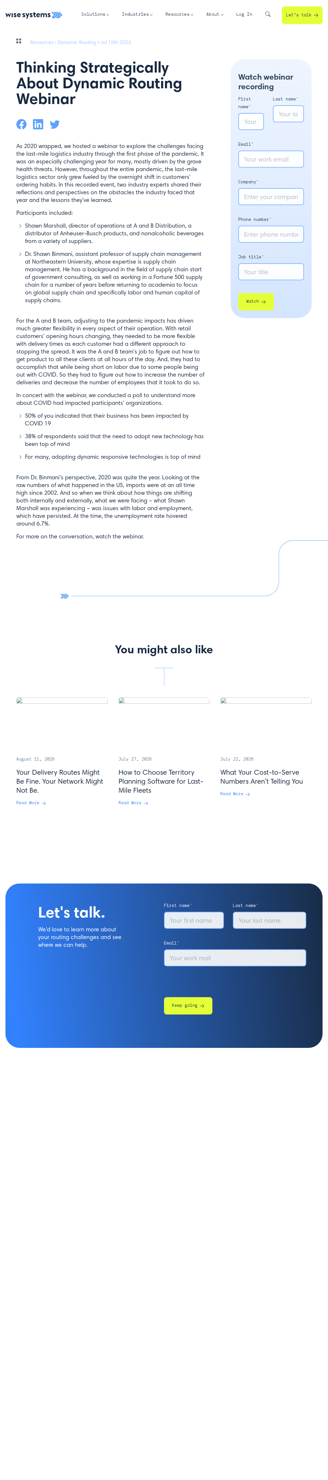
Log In (244, 14)
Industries (135, 14)
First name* (178, 905)
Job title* (251, 257)
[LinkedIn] (38, 124)
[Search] (267, 15)
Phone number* (255, 219)
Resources (178, 14)
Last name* (286, 99)
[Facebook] (21, 124)
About (213, 14)
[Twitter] (55, 124)
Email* (246, 144)
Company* (248, 182)
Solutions (93, 14)
